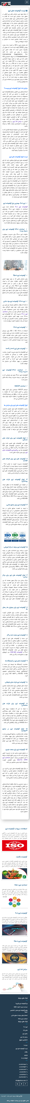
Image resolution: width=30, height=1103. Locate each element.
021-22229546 (22, 1067)
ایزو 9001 (25, 1027)
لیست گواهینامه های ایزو (22, 1049)
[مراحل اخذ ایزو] (14, 986)
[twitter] (21, 1084)
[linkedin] (17, 1084)
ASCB (26, 1055)
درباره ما (26, 1045)
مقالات (26, 1052)
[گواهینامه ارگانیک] (14, 873)
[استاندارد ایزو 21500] (14, 901)
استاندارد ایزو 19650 (23, 1019)
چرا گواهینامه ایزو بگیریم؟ (22, 1004)
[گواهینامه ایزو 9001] (14, 930)
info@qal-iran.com (21, 1081)
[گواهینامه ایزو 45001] (14, 958)
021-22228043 (22, 1069)
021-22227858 (22, 1064)
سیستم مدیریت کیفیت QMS (21, 1007)
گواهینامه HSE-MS (16, 652)
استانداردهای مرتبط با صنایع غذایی (19, 1015)
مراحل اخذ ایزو (17, 121)
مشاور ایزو (25, 1034)
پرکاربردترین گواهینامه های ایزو (15, 451)
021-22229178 (22, 1074)
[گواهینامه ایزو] (6, 2)
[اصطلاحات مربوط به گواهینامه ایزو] (14, 845)
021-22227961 (22, 1072)
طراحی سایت (19, 1096)
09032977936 (22, 1077)
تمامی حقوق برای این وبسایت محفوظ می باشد (18, 1101)
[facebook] (26, 1084)
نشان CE (25, 1030)
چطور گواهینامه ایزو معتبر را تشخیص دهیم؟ (19, 1011)
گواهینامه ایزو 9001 (21, 207)
